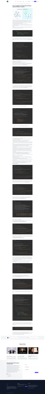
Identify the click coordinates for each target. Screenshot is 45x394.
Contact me (29, 1)
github (27, 23)
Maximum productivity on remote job (11, 356)
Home (15, 1)
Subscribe (26, 386)
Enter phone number (27, 369)
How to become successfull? (21, 356)
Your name (26, 364)
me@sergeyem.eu (9, 376)
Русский (37, 1)
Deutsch (33, 1)
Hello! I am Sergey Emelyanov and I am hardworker (33, 356)
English (35, 1)
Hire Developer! (36, 372)
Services (23, 1)
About (18, 1)
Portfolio (20, 1)
